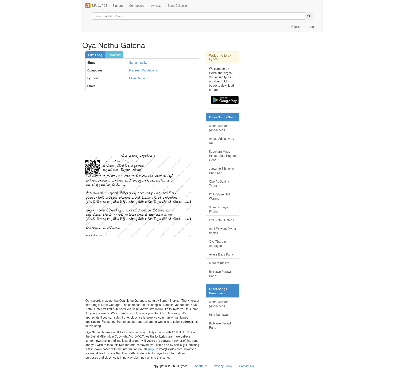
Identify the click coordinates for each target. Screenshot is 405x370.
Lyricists (156, 5)
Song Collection (178, 5)
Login (312, 26)
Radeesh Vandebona (143, 70)
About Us (201, 366)
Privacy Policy (223, 366)
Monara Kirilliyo (219, 263)
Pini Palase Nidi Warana (219, 196)
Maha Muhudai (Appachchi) (219, 128)
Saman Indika (138, 62)
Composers (136, 5)
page (151, 349)
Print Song (95, 55)
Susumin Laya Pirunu (218, 209)
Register (296, 26)
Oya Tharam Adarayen (217, 243)
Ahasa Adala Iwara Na (221, 140)
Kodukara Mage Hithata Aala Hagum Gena (222, 155)
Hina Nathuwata (219, 314)
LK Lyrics (99, 5)
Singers (118, 5)
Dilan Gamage (138, 78)
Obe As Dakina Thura (219, 183)
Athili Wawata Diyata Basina (222, 230)
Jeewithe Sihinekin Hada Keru (221, 170)
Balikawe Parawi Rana (220, 273)
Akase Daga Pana (221, 254)
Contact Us (246, 366)
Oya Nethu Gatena (221, 220)
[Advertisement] (142, 123)
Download (114, 55)
